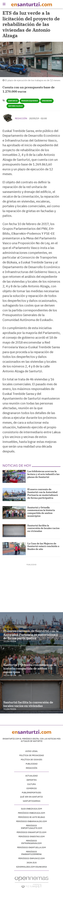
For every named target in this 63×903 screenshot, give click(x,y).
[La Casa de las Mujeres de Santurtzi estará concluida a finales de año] (14, 548)
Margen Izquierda (29, 101)
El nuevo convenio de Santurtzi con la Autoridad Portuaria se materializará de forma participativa (42, 493)
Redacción (21, 118)
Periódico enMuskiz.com (31, 858)
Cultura (31, 784)
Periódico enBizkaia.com (31, 813)
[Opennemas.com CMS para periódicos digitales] (31, 882)
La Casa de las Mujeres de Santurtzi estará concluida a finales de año (43, 546)
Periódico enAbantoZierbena (31, 852)
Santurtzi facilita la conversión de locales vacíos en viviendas (43, 528)
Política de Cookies (31, 759)
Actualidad (31, 775)
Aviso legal (31, 751)
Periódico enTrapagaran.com (31, 841)
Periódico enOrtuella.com (31, 847)
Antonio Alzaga (15, 106)
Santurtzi (12, 101)
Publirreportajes (31, 792)
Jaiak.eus (32, 862)
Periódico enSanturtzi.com (31, 832)
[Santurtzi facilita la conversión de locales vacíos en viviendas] (14, 530)
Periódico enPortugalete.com (31, 826)
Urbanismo (47, 101)
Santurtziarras (31, 801)
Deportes (32, 780)
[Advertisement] (31, 587)
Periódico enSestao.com (31, 836)
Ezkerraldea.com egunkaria (31, 866)
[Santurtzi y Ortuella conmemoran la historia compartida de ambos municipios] (14, 512)
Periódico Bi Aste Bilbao (31, 817)
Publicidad (31, 763)
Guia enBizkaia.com (31, 808)
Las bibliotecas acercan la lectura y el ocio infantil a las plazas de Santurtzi (43, 474)
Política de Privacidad (31, 755)
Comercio (31, 788)
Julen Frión (9, 641)
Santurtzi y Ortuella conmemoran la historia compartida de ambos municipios (41, 511)
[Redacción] (8, 118)
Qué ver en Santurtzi (31, 796)
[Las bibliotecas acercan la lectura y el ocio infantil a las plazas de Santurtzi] (14, 476)
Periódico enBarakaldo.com (31, 821)
